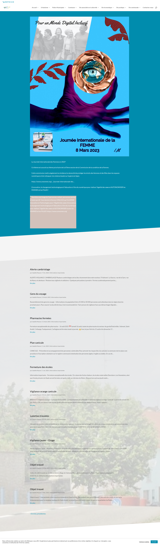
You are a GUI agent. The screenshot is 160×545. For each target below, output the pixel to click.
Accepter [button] (154, 542)
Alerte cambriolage (40, 269)
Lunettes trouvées (39, 415)
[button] (31, 229)
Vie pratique (120, 7)
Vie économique (106, 7)
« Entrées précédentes (38, 514)
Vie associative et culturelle (88, 7)
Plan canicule (37, 342)
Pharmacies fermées (40, 318)
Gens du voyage (38, 293)
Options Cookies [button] (144, 542)
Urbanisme (44, 7)
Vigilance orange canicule (43, 391)
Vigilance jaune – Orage (42, 440)
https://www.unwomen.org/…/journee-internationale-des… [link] (52, 182)
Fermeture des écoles (41, 367)
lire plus (32, 283)
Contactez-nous (148, 7)
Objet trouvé (37, 464)
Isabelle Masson (36, 273)
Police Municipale (58, 7)
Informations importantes (57, 273)
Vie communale (134, 7)
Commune (71, 7)
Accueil (34, 7)
